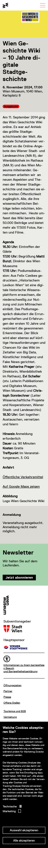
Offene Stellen (11, 702)
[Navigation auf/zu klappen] (42, 5)
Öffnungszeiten (12, 685)
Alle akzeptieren (24, 840)
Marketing (9, 811)
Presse (7, 696)
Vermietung (10, 716)
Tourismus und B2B (14, 711)
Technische (10, 806)
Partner (7, 691)
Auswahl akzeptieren (24, 830)
